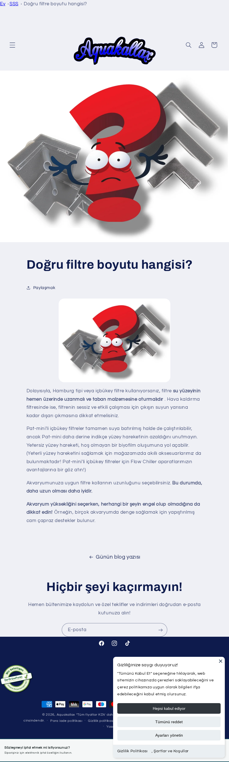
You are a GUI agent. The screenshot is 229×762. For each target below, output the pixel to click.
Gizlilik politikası (101, 720)
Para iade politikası (66, 720)
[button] (12, 45)
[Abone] (160, 630)
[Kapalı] (220, 661)
